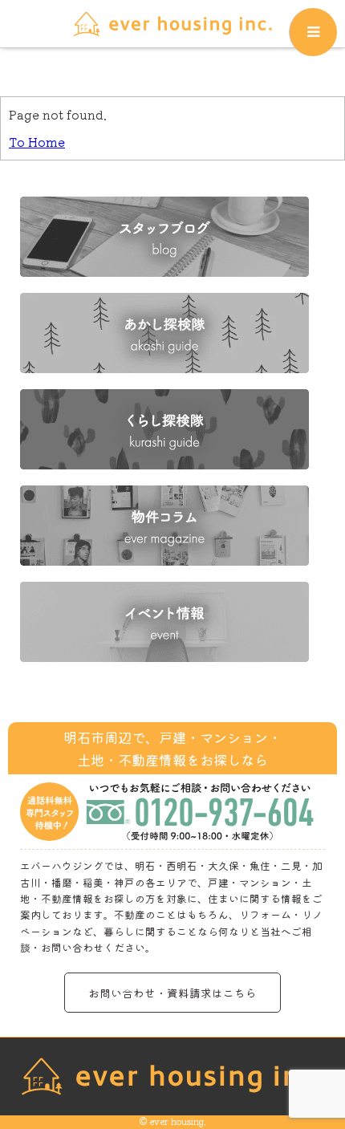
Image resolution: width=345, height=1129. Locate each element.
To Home (37, 141)
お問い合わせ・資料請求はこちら (172, 993)
